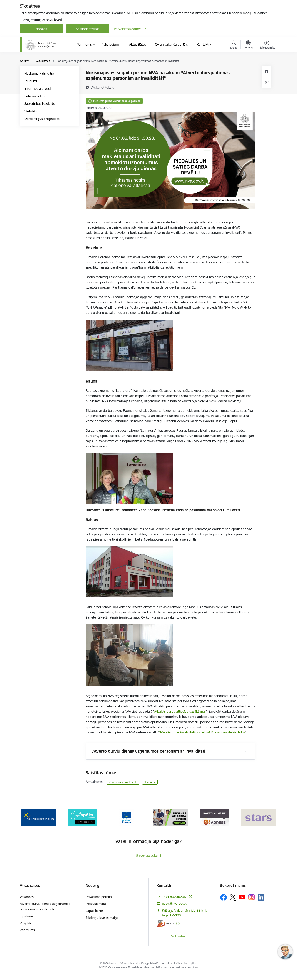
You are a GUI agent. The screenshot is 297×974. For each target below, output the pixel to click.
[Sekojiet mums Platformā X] (233, 897)
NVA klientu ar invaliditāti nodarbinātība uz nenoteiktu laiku (202, 732)
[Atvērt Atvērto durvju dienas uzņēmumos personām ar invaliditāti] (244, 751)
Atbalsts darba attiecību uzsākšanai (179, 711)
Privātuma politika (99, 897)
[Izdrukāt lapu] (266, 71)
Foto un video (34, 96)
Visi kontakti (178, 936)
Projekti (25, 923)
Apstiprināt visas (87, 29)
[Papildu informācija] (190, 896)
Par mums (27, 930)
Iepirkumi (26, 916)
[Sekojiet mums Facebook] (223, 897)
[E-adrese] (165, 923)
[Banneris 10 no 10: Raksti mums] (214, 817)
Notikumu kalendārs (39, 73)
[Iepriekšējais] (30, 817)
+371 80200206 (174, 897)
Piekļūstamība (96, 904)
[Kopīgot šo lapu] (266, 82)
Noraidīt (41, 29)
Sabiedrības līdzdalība (40, 103)
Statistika (30, 111)
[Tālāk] (267, 817)
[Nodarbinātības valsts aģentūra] (40, 45)
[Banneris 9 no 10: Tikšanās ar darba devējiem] (170, 817)
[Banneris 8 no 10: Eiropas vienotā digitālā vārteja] (126, 817)
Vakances (27, 897)
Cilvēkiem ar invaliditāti (123, 782)
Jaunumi (30, 81)
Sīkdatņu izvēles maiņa (102, 918)
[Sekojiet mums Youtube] (242, 897)
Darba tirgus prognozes (42, 119)
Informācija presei (37, 88)
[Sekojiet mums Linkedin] (261, 897)
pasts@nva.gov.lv (174, 903)
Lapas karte (94, 911)
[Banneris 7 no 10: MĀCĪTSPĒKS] (82, 817)
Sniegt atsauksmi (148, 855)
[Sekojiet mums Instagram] (251, 897)
